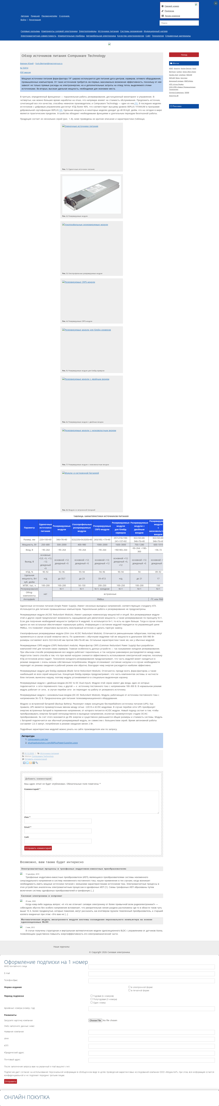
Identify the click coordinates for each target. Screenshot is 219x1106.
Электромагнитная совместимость (38, 35)
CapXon (179, 72)
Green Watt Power (189, 72)
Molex (177, 78)
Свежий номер (172, 6)
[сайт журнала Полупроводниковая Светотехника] (137, 946)
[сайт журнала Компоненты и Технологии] (115, 946)
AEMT (171, 68)
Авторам (25, 16)
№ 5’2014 (24, 68)
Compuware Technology (43, 756)
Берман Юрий (27, 63)
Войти (23, 19)
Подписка (169, 11)
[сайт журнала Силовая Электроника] (79, 946)
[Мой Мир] (33, 763)
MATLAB (172, 78)
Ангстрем (184, 78)
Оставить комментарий (36, 759)
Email (27, 827)
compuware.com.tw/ (38, 739)
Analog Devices (186, 68)
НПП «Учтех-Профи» (176, 84)
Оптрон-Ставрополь (176, 92)
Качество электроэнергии (130, 35)
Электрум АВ (173, 96)
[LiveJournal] (36, 763)
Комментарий (32, 789)
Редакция (35, 16)
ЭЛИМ (187, 92)
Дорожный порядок (176, 81)
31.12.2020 (29, 753)
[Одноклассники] (30, 763)
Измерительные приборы (71, 35)
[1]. (136, 103)
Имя (27, 817)
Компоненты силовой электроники (59, 31)
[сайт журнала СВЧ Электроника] (158, 946)
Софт (148, 35)
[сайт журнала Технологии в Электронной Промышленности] (98, 946)
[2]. (61, 110)
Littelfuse (182, 75)
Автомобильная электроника (101, 35)
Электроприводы (88, 31)
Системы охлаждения (131, 31)
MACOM (189, 75)
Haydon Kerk (173, 75)
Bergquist (172, 72)
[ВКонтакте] (24, 763)
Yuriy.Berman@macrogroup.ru (48, 63)
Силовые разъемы (30, 31)
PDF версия (25, 72)
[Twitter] (27, 763)
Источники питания (108, 31)
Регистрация (35, 19)
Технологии (158, 35)
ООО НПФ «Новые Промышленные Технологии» (182, 88)
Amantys (177, 68)
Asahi (194, 68)
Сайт (26, 837)
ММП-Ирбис (188, 81)
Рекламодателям (49, 16)
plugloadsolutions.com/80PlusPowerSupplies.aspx (53, 742)
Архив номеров (172, 16)
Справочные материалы (178, 35)
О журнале (64, 16)
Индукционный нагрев (155, 31)
